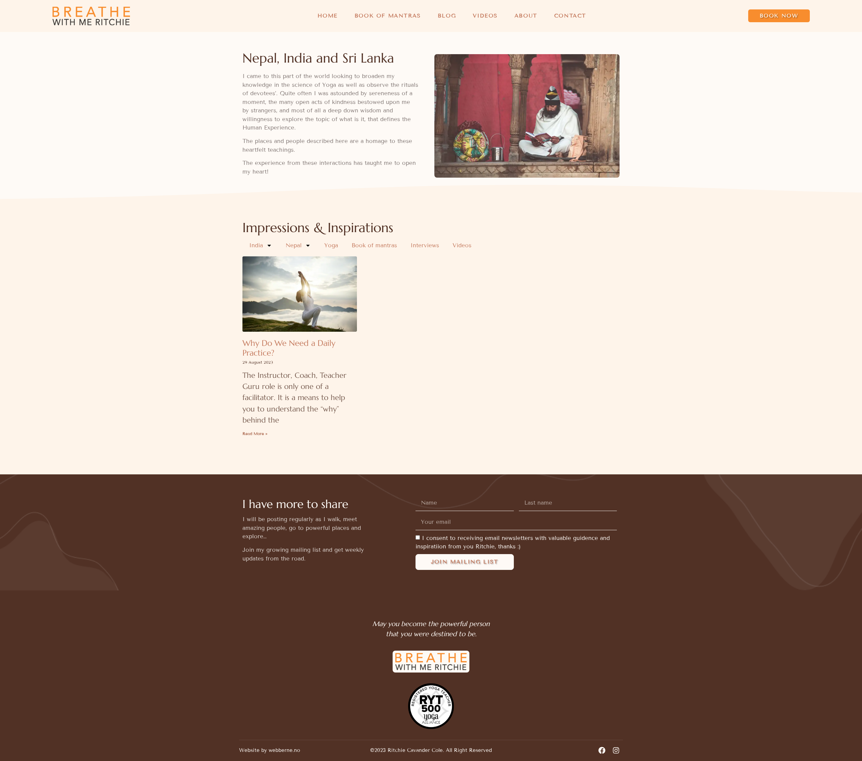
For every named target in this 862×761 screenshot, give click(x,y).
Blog (447, 15)
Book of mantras (388, 15)
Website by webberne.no (269, 750)
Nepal (294, 245)
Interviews (424, 245)
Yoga (331, 245)
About (526, 15)
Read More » (254, 433)
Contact (570, 15)
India (256, 245)
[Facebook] (602, 751)
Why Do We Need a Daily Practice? (288, 348)
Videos (485, 15)
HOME (327, 15)
